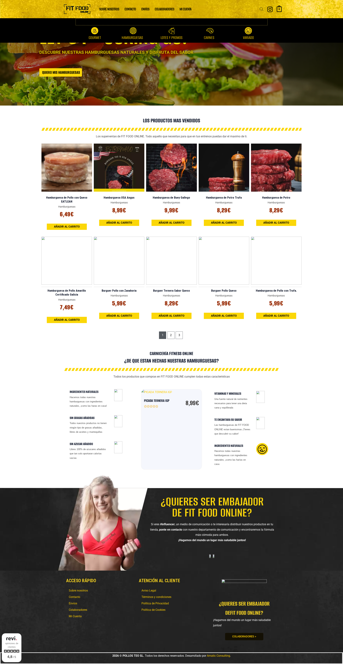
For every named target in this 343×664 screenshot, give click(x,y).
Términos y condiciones (156, 597)
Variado (248, 37)
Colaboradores (164, 9)
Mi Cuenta (185, 9)
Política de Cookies (153, 609)
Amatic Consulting (218, 655)
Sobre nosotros (109, 9)
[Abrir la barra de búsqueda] (261, 9)
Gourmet (95, 37)
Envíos (145, 9)
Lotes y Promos (171, 37)
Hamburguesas (132, 37)
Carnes (209, 37)
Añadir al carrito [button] (67, 226)
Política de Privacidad (155, 603)
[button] (133, 37)
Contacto (130, 9)
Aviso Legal (148, 590)
